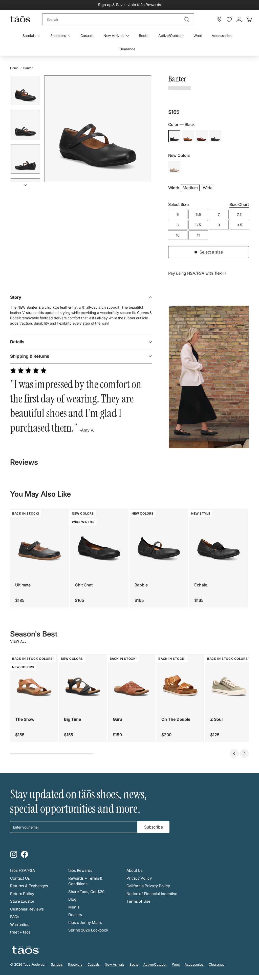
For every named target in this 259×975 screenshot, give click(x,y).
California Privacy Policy (148, 885)
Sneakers (58, 35)
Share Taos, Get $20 (86, 891)
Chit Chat (84, 584)
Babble (141, 584)
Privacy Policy (139, 878)
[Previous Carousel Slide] (234, 753)
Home (14, 68)
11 (198, 235)
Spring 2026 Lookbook (88, 930)
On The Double (175, 719)
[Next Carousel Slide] (244, 753)
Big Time (72, 719)
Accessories (221, 35)
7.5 (239, 214)
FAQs (14, 916)
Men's (73, 907)
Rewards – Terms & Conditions (85, 881)
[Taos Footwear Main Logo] (20, 19)
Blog (72, 899)
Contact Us (20, 878)
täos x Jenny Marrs (85, 922)
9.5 (239, 225)
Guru (117, 719)
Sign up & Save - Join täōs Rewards (129, 4)
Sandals (29, 35)
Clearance (127, 49)
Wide (208, 187)
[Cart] (249, 19)
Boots (143, 35)
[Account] (239, 19)
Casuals (86, 35)
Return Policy (22, 893)
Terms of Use (138, 901)
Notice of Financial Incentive (151, 893)
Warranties (19, 924)
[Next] (25, 183)
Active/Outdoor (171, 35)
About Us (134, 870)
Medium (190, 187)
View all (18, 641)
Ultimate (23, 584)
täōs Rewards (80, 870)
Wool (197, 35)
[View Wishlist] (229, 20)
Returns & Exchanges (29, 885)
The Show (25, 719)
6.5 (198, 214)
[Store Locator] (219, 19)
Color (181, 124)
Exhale (200, 584)
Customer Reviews (27, 909)
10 (178, 235)
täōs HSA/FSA (22, 870)
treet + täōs (20, 932)
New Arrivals (114, 35)
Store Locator (22, 901)
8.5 (198, 225)
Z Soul (216, 719)
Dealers (75, 914)
